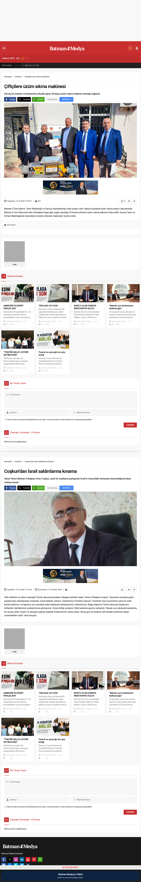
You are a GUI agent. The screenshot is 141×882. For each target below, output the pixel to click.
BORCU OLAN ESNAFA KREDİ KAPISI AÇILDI (42, 65)
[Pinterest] (34, 859)
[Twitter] (9, 859)
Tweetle (26, 99)
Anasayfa (8, 77)
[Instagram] (15, 859)
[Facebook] (3, 859)
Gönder (40, 99)
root (14, 264)
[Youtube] (28, 859)
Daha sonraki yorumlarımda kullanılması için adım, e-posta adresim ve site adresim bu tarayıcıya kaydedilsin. (49, 419)
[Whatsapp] (40, 859)
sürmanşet (11, 225)
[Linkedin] (22, 859)
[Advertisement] (70, 20)
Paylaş (12, 99)
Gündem (18, 77)
